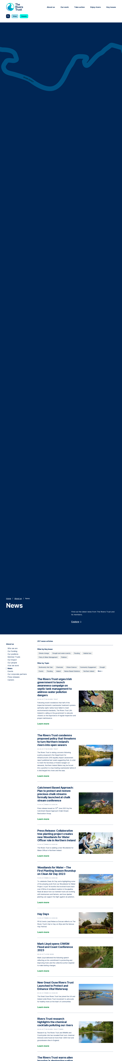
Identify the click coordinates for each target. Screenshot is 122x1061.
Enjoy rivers (95, 7)
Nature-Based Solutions (72, 671)
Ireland (58, 671)
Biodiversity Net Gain (46, 667)
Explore (75, 621)
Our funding (12, 651)
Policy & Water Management (48, 657)
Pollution (64, 657)
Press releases (13, 677)
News (10, 668)
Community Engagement (88, 667)
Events (10, 671)
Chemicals (59, 667)
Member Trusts (14, 657)
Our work (65, 7)
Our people (12, 663)
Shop (15, 16)
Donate (24, 16)
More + (100, 671)
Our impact (12, 660)
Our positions (13, 654)
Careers (11, 680)
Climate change (44, 653)
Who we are (12, 648)
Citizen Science (71, 667)
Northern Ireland (88, 671)
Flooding (77, 653)
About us (51, 7)
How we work (13, 665)
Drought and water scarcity (61, 653)
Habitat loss (87, 653)
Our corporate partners (17, 674)
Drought (102, 667)
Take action (79, 7)
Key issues (111, 7)
